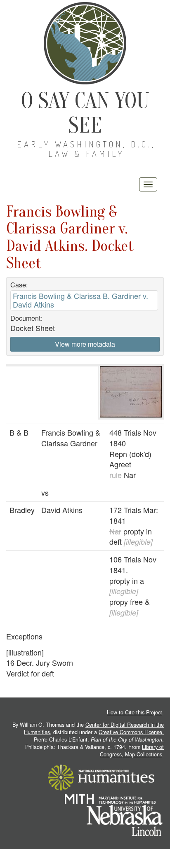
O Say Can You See (85, 113)
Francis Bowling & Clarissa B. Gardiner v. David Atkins (80, 300)
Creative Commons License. (131, 732)
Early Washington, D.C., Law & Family (86, 149)
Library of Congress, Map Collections (132, 750)
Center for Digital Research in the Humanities (94, 728)
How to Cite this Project (134, 712)
